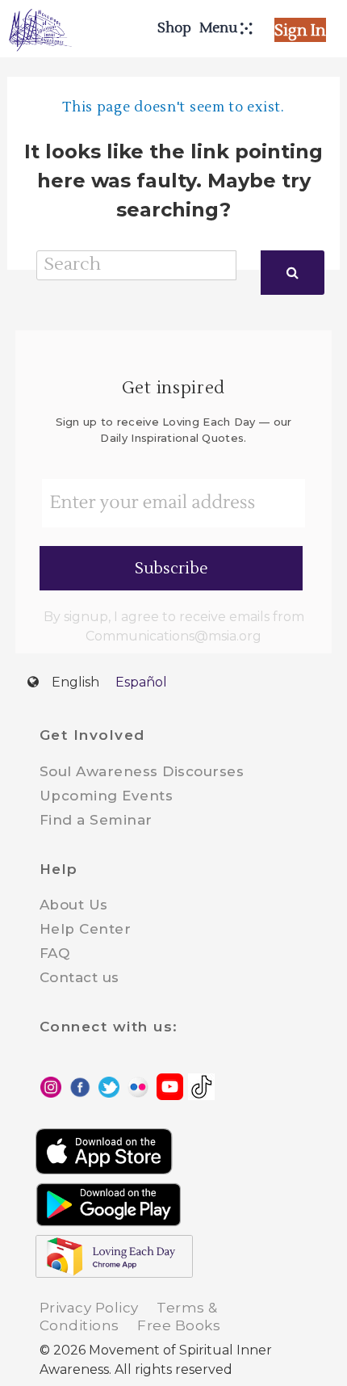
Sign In (300, 30)
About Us (74, 905)
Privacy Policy (89, 1308)
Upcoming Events (107, 796)
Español (141, 682)
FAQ (55, 953)
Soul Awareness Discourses (142, 771)
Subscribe (171, 568)
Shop (174, 28)
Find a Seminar (96, 820)
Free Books (178, 1325)
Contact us (79, 977)
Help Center (86, 929)
